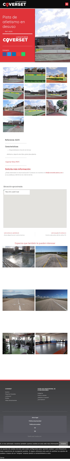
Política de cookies (35, 424)
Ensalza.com (38, 436)
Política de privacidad (35, 421)
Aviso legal (35, 417)
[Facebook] (30, 408)
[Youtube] (35, 408)
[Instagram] (40, 408)
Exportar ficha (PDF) (12, 162)
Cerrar (2, 458)
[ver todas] (13, 75)
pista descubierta (30, 154)
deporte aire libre (18, 154)
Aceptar (63, 443)
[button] (66, 4)
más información (52, 443)
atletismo (10, 154)
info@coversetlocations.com (53, 172)
